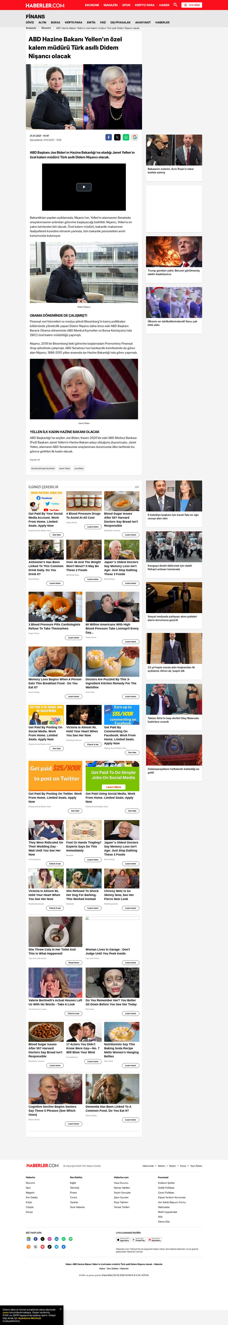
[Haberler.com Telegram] (56, 1247)
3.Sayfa (29, 1207)
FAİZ (103, 22)
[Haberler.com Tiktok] (49, 1247)
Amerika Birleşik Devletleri (43, 468)
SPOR (126, 5)
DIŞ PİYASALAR (120, 22)
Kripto (29, 1202)
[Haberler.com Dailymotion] (63, 1247)
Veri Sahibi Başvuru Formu (172, 1202)
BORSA (55, 22)
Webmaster (164, 1207)
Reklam (161, 1165)
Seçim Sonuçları (122, 1192)
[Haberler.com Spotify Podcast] (70, 1239)
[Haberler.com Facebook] (35, 1239)
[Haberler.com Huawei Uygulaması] (155, 1239)
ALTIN (42, 22)
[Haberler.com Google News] (28, 1239)
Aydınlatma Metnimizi (29, 1318)
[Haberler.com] (42, 1166)
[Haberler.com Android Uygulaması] (139, 1239)
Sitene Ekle (164, 1221)
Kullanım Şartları (166, 1182)
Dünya (29, 1211)
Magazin (30, 1192)
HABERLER (162, 22)
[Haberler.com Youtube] (42, 1247)
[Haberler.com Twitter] (42, 1239)
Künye (183, 1165)
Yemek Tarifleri (122, 1207)
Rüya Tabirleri (121, 1202)
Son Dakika (32, 1197)
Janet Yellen (64, 468)
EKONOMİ (92, 5)
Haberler (30, 1177)
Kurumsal (163, 1177)
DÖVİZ (30, 22)
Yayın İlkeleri (196, 1165)
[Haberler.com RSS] (28, 1247)
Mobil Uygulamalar (167, 1211)
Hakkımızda (148, 1165)
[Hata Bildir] (107, 1275)
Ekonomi (30, 1182)
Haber (102, 1268)
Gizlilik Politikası (166, 1187)
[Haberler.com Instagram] (49, 1239)
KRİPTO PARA (145, 5)
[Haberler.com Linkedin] (56, 1239)
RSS (160, 1216)
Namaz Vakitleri (122, 1187)
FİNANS (35, 17)
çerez (6, 1312)
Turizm (73, 1197)
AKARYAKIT (143, 22)
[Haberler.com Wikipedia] (35, 1247)
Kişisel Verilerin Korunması (172, 1197)
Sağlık (73, 1182)
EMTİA (91, 22)
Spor (28, 1187)
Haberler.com (121, 1177)
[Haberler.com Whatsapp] (63, 1239)
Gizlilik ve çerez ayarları (90, 1275)
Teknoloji (74, 1187)
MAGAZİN (111, 5)
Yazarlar (74, 1202)
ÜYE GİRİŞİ (194, 5)
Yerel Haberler (77, 1207)
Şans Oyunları (121, 1197)
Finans (73, 1192)
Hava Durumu (121, 1182)
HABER (164, 5)
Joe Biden (79, 468)
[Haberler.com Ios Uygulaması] (123, 1239)
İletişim (172, 1165)
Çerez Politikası (166, 1192)
